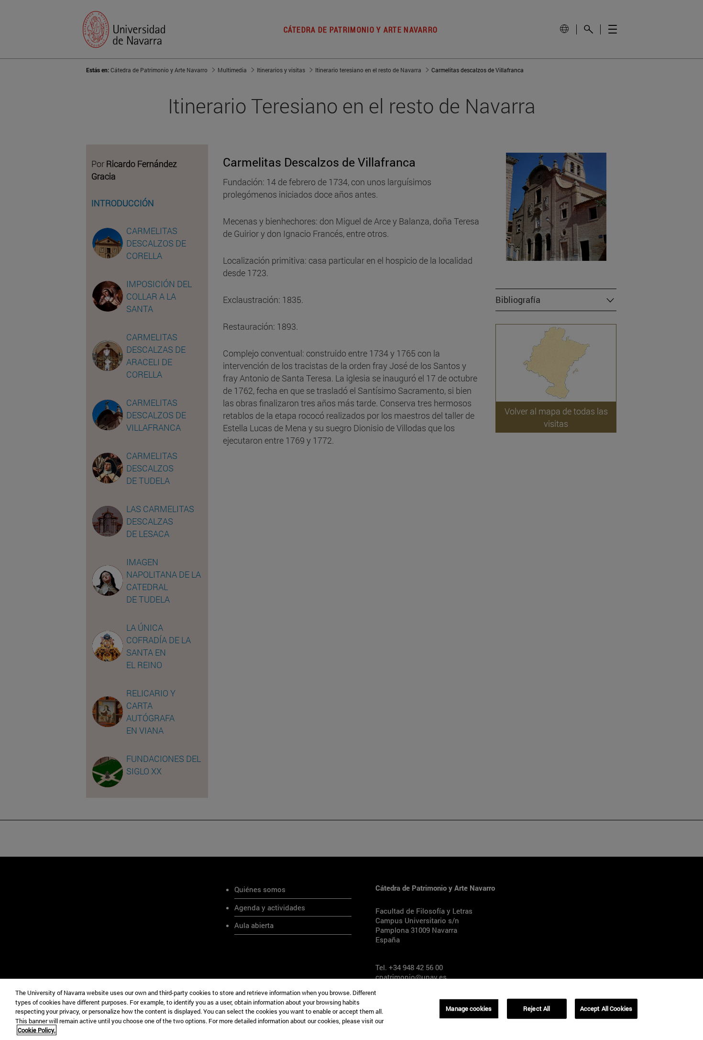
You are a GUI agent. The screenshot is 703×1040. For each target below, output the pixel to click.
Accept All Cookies (606, 1008)
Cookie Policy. (36, 1030)
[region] (351, 1009)
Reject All (536, 1008)
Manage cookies (469, 1008)
